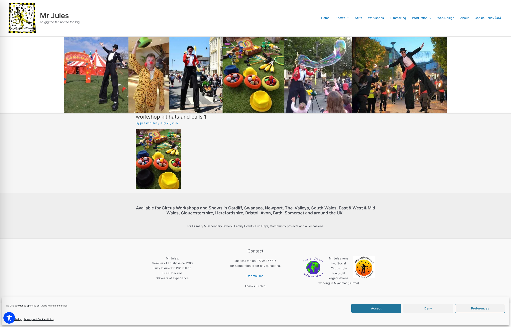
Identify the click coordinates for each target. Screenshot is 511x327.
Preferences (480, 308)
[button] (347, 18)
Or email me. (255, 276)
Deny (428, 308)
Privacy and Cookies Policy (39, 319)
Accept (376, 308)
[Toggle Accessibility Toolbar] (9, 318)
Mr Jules (54, 15)
